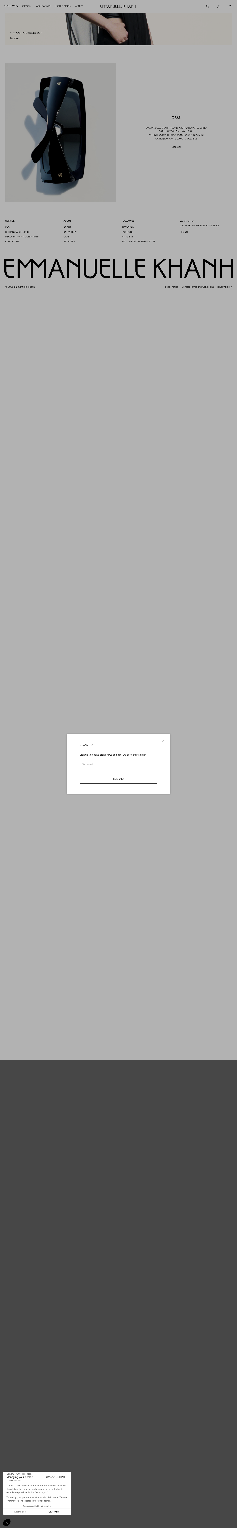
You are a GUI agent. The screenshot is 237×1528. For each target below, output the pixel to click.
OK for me (54, 1511)
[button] (7, 1522)
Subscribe (118, 779)
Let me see (20, 1511)
